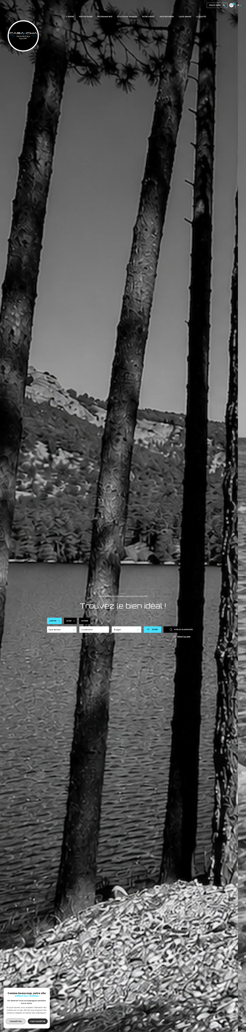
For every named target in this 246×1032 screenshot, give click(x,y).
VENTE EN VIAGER (85, 17)
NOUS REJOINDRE (167, 17)
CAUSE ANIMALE (185, 17)
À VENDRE (70, 17)
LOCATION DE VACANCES (127, 17)
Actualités (201, 17)
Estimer (84, 621)
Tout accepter (37, 1021)
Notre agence (148, 17)
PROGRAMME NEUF (104, 17)
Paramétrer (16, 1021)
